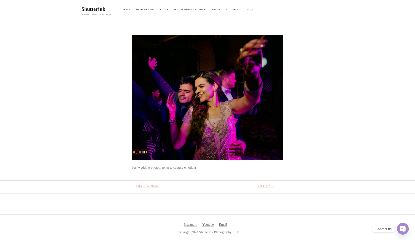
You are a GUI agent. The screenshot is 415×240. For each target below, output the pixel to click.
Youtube (208, 224)
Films (164, 9)
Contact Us (219, 9)
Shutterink (93, 9)
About (236, 9)
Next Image (265, 186)
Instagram (190, 224)
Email (223, 224)
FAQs (249, 9)
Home (126, 9)
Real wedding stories (189, 9)
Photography (145, 9)
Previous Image (147, 186)
